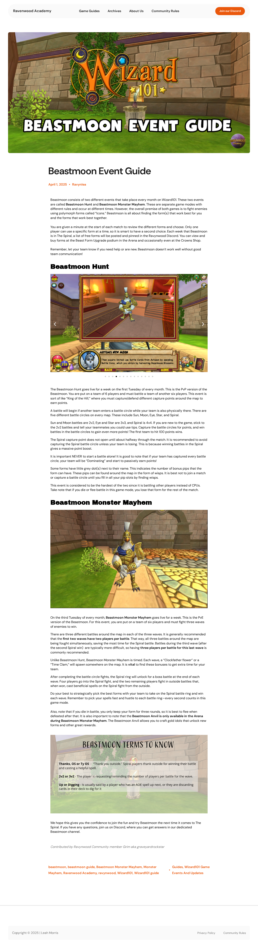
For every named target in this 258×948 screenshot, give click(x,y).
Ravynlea (79, 184)
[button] (54, 324)
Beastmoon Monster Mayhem (119, 867)
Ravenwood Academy (32, 10)
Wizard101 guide (146, 873)
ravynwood (107, 873)
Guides (177, 867)
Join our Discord (230, 11)
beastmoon (57, 867)
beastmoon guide (81, 867)
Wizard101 (125, 873)
